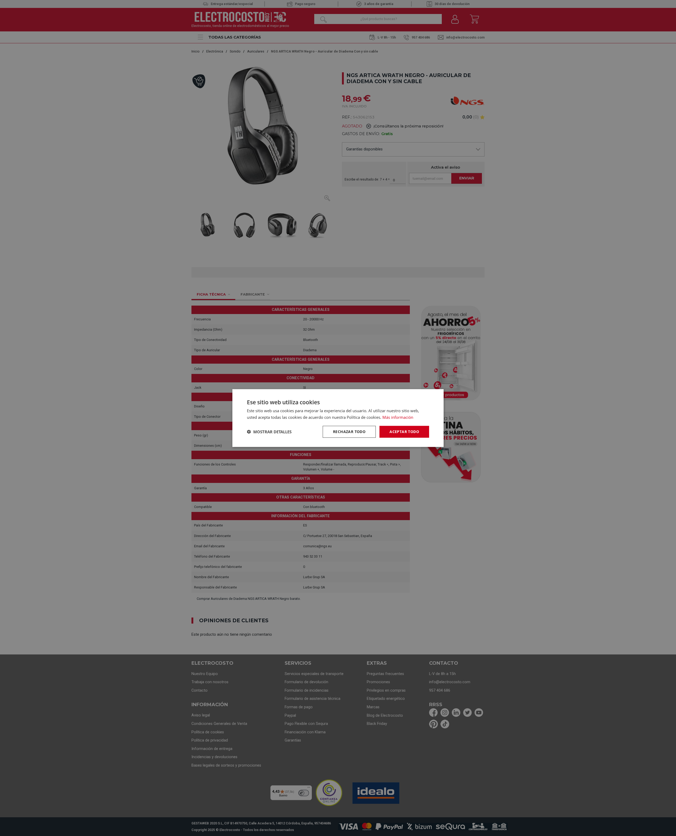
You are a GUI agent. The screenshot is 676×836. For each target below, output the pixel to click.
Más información (397, 417)
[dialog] (338, 418)
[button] (269, 431)
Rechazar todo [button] (349, 431)
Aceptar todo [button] (404, 431)
